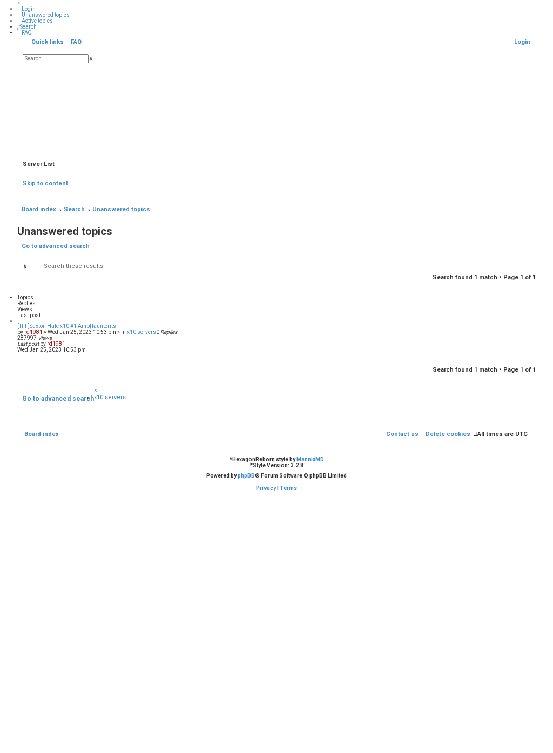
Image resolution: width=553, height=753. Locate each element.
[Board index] (276, 110)
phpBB (246, 476)
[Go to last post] (68, 344)
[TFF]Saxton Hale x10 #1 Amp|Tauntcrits (66, 326)
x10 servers (141, 332)
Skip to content (45, 183)
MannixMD (310, 459)
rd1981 (33, 332)
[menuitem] (26, 9)
